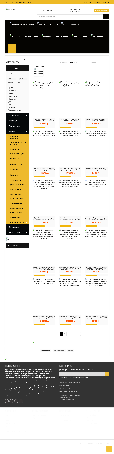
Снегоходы (53, 24)
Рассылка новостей (92, 423)
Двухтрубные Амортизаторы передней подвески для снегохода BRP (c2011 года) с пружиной (44, 318)
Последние (45, 350)
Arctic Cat (13, 91)
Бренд (100, 36)
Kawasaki (13, 99)
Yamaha (12, 107)
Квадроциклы (28, 24)
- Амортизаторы (14, 149)
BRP (11, 93)
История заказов (92, 418)
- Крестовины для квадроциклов (14, 159)
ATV (11, 88)
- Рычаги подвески (15, 189)
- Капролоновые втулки (16, 154)
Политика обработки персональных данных (16, 433)
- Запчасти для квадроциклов (14, 137)
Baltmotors (13, 96)
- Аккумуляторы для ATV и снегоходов (17, 143)
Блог (6, 2)
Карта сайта (36, 418)
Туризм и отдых (14, 126)
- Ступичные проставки (16, 199)
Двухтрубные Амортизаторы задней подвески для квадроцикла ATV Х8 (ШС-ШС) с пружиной (96, 170)
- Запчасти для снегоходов (18, 222)
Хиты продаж (59, 350)
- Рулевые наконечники (16, 185)
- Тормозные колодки (16, 208)
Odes (11, 102)
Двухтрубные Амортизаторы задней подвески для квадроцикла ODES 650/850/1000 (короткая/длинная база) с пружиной (70, 220)
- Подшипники (13, 169)
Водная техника (31, 36)
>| (78, 334)
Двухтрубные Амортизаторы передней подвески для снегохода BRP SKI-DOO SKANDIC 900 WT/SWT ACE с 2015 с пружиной (96, 318)
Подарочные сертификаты (67, 418)
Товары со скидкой (65, 420)
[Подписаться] (107, 374)
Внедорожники (62, 36)
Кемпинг (84, 36)
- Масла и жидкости (15, 164)
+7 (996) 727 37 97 (49, 10)
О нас (11, 2)
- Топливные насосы (15, 203)
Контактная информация (40, 415)
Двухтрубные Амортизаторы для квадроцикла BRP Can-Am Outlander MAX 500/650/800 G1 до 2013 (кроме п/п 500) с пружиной (44, 121)
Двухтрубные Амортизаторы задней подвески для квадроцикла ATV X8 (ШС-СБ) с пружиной (70, 170)
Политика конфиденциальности (15, 429)
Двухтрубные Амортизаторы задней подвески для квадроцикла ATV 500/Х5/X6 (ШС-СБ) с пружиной (44, 170)
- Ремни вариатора (15, 180)
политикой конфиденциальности (79, 377)
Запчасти (75, 24)
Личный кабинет (91, 415)
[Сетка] (106, 61)
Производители (64, 415)
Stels (11, 104)
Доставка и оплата (20, 2)
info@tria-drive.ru (64, 385)
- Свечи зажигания (15, 194)
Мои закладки (91, 420)
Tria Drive (107, 443)
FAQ (29, 2)
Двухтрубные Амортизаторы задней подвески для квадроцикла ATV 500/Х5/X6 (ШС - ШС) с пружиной (96, 121)
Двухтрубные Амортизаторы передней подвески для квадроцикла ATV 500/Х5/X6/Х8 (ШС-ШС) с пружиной (96, 219)
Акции (12, 49)
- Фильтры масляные (16, 213)
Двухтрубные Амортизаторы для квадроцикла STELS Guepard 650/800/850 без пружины (70, 121)
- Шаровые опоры (14, 217)
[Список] (103, 61)
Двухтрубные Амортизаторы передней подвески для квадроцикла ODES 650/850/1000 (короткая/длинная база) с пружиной (70, 269)
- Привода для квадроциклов (14, 174)
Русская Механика (15, 110)
